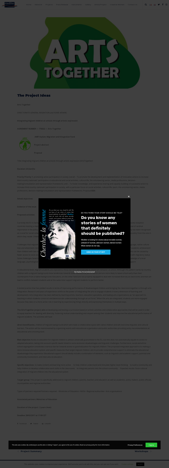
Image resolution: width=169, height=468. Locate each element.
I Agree (151, 445)
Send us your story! (95, 252)
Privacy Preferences (135, 445)
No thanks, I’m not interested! (84, 272)
